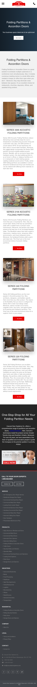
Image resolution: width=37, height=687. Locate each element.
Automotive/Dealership (9, 572)
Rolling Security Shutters (10, 613)
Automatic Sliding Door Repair (11, 515)
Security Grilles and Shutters (11, 549)
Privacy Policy (7, 639)
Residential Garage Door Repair (12, 497)
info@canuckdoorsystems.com (12, 665)
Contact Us (7, 484)
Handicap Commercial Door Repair (13, 510)
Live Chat (19, 484)
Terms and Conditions (9, 636)
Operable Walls (7, 551)
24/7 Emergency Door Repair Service (13, 495)
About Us (6, 627)
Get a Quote (18, 38)
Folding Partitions (15, 430)
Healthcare (6, 579)
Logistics (5, 587)
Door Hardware (7, 518)
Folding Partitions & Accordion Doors (13, 543)
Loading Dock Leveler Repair (11, 505)
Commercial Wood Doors (10, 536)
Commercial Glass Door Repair (11, 513)
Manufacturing (7, 590)
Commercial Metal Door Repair (11, 502)
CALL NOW (9, 462)
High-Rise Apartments (9, 582)
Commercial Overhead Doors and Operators (15, 554)
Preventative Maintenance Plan (11, 520)
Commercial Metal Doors (10, 533)
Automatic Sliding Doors (10, 541)
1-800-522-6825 (7, 479)
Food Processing (8, 577)
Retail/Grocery (7, 595)
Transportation (7, 600)
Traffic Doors (6, 546)
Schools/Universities (8, 597)
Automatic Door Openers (10, 538)
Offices (5, 592)
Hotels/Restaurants (8, 585)
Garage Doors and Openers (11, 562)
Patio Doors (6, 559)
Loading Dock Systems (9, 556)
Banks (5, 574)
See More (19, 174)
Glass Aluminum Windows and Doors (13, 530)
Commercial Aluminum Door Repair (13, 508)
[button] (34, 4)
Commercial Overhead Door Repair (13, 500)
